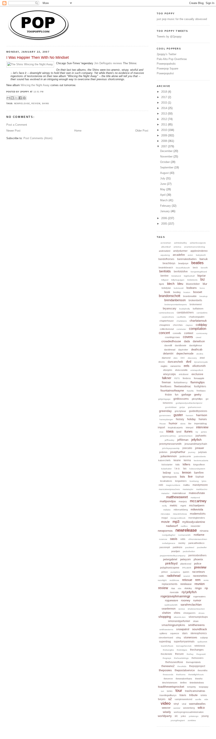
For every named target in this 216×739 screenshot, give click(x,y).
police (197, 563)
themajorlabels (193, 662)
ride (179, 588)
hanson (189, 415)
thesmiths (203, 670)
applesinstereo (199, 250)
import (161, 427)
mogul (164, 518)
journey (191, 452)
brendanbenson (175, 300)
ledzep (167, 472)
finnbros (187, 378)
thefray (190, 654)
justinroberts (200, 456)
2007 (164, 146)
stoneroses (190, 637)
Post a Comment (16, 124)
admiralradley (180, 243)
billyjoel (164, 280)
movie (165, 521)
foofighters (200, 386)
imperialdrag (200, 423)
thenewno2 (167, 666)
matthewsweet (177, 497)
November (166, 156)
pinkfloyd (171, 563)
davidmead (169, 349)
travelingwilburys (168, 695)
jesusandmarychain (196, 443)
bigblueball (189, 276)
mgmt (183, 505)
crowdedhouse (171, 341)
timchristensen (169, 682)
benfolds (165, 271)
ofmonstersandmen (197, 539)
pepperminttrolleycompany (172, 555)
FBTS (177, 378)
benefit (204, 267)
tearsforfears (167, 646)
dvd (188, 361)
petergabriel (170, 559)
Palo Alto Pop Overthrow (172, 59)
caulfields (181, 317)
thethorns (180, 674)
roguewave (171, 600)
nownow (163, 539)
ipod (178, 431)
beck (195, 267)
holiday (191, 419)
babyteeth (201, 255)
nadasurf (172, 525)
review (35, 104)
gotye (182, 407)
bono (202, 288)
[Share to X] (16, 98)
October (165, 162)
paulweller (202, 547)
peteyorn (185, 559)
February (166, 205)
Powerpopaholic (166, 63)
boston (187, 292)
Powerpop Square (167, 68)
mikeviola (197, 509)
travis (183, 695)
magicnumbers (173, 485)
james (204, 432)
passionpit (164, 547)
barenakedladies (187, 259)
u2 (170, 699)
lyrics (204, 481)
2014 (164, 108)
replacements (169, 584)
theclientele (166, 654)
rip (206, 588)
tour (179, 690)
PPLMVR (186, 568)
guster (178, 415)
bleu (180, 283)
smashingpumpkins (173, 625)
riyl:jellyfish (189, 592)
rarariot (186, 576)
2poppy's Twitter (166, 54)
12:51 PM (38, 92)
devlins (199, 354)
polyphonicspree (169, 567)
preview (200, 567)
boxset (197, 292)
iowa (169, 431)
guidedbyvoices (198, 411)
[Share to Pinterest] (24, 98)
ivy (197, 432)
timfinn (183, 682)
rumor (197, 600)
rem (198, 580)
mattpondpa (168, 501)
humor (173, 423)
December (166, 151)
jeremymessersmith (170, 443)
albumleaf (166, 247)
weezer (166, 707)
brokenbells (195, 300)
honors (203, 419)
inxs (161, 432)
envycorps (169, 374)
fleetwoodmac (182, 386)
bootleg (177, 292)
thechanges (197, 649)
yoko (183, 716)
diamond (166, 358)
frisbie (168, 394)
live (190, 476)
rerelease (186, 584)
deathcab (196, 349)
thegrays (167, 658)
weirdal (176, 708)
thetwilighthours (196, 674)
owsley (181, 543)
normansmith (184, 535)
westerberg (189, 708)
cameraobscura (166, 313)
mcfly (164, 506)
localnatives (166, 481)
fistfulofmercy (181, 382)
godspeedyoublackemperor (189, 403)
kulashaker (166, 468)
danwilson (199, 341)
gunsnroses (165, 415)
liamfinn (199, 472)
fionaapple (199, 378)
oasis (173, 539)
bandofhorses (166, 259)
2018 (164, 91)
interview (202, 427)
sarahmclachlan (191, 604)
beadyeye (183, 263)
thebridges (182, 650)
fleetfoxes (165, 386)
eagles (164, 366)
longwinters (181, 481)
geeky (197, 394)
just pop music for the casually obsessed (182, 19)
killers (186, 464)
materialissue (179, 493)
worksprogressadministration (189, 712)
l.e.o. (177, 468)
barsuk (204, 259)
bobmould (179, 288)
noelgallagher (168, 535)
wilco (201, 707)
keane (177, 460)
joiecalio (187, 448)
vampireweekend (183, 699)
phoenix (198, 559)
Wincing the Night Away (35, 85)
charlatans (182, 321)
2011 (164, 124)
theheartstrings (181, 658)
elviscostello (181, 370)
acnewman (166, 243)
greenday (165, 411)
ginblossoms (181, 398)
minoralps (165, 514)
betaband (176, 276)
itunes (188, 431)
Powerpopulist (165, 73)
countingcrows (172, 337)
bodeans (191, 287)
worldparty (165, 716)
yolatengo (193, 716)
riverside (174, 592)
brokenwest (196, 304)
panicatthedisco (196, 543)
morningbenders (196, 518)
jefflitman (182, 439)
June (163, 183)
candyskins (202, 313)
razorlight (162, 580)
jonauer (199, 448)
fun (176, 394)
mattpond (195, 497)
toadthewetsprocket (171, 686)
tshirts (204, 695)
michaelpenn (196, 505)
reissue (187, 580)
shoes (201, 613)
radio (161, 576)
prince (164, 572)
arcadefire (179, 254)
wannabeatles (197, 703)
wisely (167, 712)
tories (170, 691)
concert (164, 333)
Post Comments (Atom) (37, 138)
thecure (179, 653)
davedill (168, 345)
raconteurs (198, 571)
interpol (189, 427)
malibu (186, 485)
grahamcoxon (194, 407)
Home (77, 130)
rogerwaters (199, 596)
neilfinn (184, 526)
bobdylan (166, 288)
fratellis (190, 391)
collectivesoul (167, 329)
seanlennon (169, 608)
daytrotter (183, 349)
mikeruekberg (181, 509)
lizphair (200, 476)
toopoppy (203, 687)
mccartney (198, 501)
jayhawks (201, 435)
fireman (166, 382)
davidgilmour (195, 345)
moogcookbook (177, 518)
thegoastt (201, 654)
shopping (164, 616)
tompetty (191, 687)
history (180, 419)
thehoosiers (198, 658)
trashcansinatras (195, 690)
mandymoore (200, 484)
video (166, 703)
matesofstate (197, 493)
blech (170, 283)
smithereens (196, 625)
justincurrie (185, 456)
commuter (181, 329)
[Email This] (8, 98)
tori (162, 691)
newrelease (22, 104)
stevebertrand (166, 637)
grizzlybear (180, 411)
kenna (187, 460)
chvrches (178, 325)
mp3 (176, 522)
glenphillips (197, 399)
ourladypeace (168, 543)
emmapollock (196, 370)
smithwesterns (166, 629)
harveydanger (166, 419)
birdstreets (192, 280)
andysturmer (180, 250)
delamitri (168, 353)
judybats (202, 452)
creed (198, 337)
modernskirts (198, 513)
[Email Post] (27, 98)
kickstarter (167, 464)
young (205, 716)
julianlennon (169, 456)
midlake (167, 510)
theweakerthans (184, 678)
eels (186, 366)
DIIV (183, 358)
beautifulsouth (183, 267)
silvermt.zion (180, 617)
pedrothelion (189, 551)
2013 (164, 113)
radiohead (173, 575)
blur (205, 283)
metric (173, 505)
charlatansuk (198, 320)
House (162, 423)
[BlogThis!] (12, 98)
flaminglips (197, 382)
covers (188, 337)
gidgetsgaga (164, 399)
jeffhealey (169, 440)
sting (178, 637)
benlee (165, 275)
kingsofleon (199, 464)
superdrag (165, 641)
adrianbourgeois (198, 243)
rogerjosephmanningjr (175, 596)
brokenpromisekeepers (176, 304)
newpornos (165, 530)
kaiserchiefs (164, 460)
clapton (189, 325)
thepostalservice (185, 670)
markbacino (201, 489)
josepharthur (177, 452)
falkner (166, 378)
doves (161, 362)
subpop (204, 637)
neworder (195, 526)
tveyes (161, 699)
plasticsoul (185, 563)
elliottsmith (199, 366)
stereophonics (198, 633)
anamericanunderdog (194, 247)
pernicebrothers (197, 555)
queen (186, 572)
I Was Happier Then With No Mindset (37, 57)
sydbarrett (202, 641)
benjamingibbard (199, 271)
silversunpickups (198, 616)
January (165, 211)
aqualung (165, 255)
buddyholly (184, 309)
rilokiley (188, 588)
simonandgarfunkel (179, 621)
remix (206, 580)
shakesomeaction (196, 609)
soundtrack (199, 629)
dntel (202, 358)
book (167, 292)
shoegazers (189, 613)
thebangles (168, 650)
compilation (197, 328)
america (177, 247)
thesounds (168, 674)
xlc (176, 716)
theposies (165, 670)
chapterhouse (166, 321)
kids (178, 464)
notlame (199, 534)
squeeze (174, 633)
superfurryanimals (184, 641)
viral (184, 704)
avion (190, 255)
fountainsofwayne (172, 390)
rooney (185, 600)
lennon (186, 472)
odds (182, 539)
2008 (164, 140)
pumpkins (175, 572)
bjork (161, 284)
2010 (164, 130)
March (164, 200)
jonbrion (163, 452)
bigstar (201, 275)
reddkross (174, 580)
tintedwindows (197, 682)
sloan (195, 621)
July (163, 178)
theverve (168, 678)
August (165, 172)
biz (202, 279)
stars (185, 633)
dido (175, 358)
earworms (175, 366)
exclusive (197, 374)
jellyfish (196, 439)
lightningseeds (169, 476)
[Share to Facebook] (20, 98)
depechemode (184, 353)
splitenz (163, 633)
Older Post (141, 130)
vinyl (176, 703)
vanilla (198, 699)
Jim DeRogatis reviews (115, 63)
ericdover (184, 374)
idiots (182, 423)
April (163, 194)
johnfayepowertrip (171, 448)
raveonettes (200, 575)
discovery (192, 358)
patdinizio (177, 547)
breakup (204, 296)
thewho (198, 678)
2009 (164, 135)
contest (188, 333)
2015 (164, 102)
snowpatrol (182, 629)
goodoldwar (171, 407)
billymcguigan (177, 280)
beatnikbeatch (166, 267)
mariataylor (188, 489)
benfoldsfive (181, 271)
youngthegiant (178, 720)
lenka (176, 473)
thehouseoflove (174, 662)
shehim (166, 612)
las (184, 468)
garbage (186, 394)
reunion (199, 584)
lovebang (194, 481)
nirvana (204, 530)
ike (189, 423)
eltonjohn (167, 370)
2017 (164, 97)
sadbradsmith (171, 605)
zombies (192, 720)
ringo (198, 588)
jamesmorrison (186, 436)
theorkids (181, 666)
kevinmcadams (201, 460)
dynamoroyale (201, 362)
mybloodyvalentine (193, 521)
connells (177, 333)
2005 (164, 223)
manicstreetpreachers (169, 489)
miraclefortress (180, 514)
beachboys (169, 263)
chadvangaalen (196, 317)
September (167, 167)
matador (165, 493)
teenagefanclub (184, 646)
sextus (181, 609)
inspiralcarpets (175, 427)
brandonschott (169, 296)
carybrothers (168, 317)
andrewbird (164, 251)
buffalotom (198, 308)
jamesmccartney (168, 436)
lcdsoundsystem (197, 468)
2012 (164, 119)
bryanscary (169, 308)
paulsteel (189, 547)
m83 (161, 485)
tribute (193, 695)
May (163, 189)
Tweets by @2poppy (169, 36)
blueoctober (193, 283)
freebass (201, 390)
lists (182, 476)
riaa (173, 588)
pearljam (175, 551)
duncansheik (175, 361)
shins (45, 104)
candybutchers (185, 312)
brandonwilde (190, 296)
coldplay (201, 324)
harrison (201, 415)
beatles (197, 263)
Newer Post (13, 130)
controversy (201, 333)
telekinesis (199, 645)
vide (206, 699)
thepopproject (197, 666)
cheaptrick (164, 325)
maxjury (183, 501)
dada (187, 341)
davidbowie (180, 345)
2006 (164, 218)
